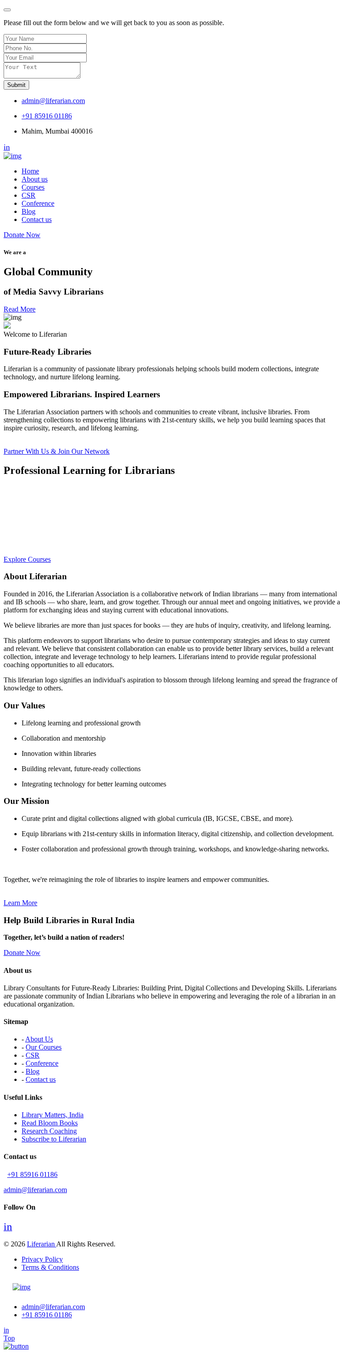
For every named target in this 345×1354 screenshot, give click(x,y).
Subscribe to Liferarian (54, 1139)
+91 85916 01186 (47, 116)
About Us (39, 1039)
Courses (33, 187)
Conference (38, 203)
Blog (28, 211)
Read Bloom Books (50, 1123)
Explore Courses (27, 559)
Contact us (37, 219)
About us (35, 179)
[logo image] (22, 1287)
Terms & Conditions (50, 1267)
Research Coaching (49, 1131)
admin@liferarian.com (53, 100)
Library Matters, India (53, 1115)
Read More (19, 309)
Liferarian (41, 1244)
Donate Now (22, 235)
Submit (16, 85)
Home (30, 171)
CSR (28, 195)
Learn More (20, 903)
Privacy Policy (42, 1259)
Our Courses (44, 1047)
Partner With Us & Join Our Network (57, 451)
